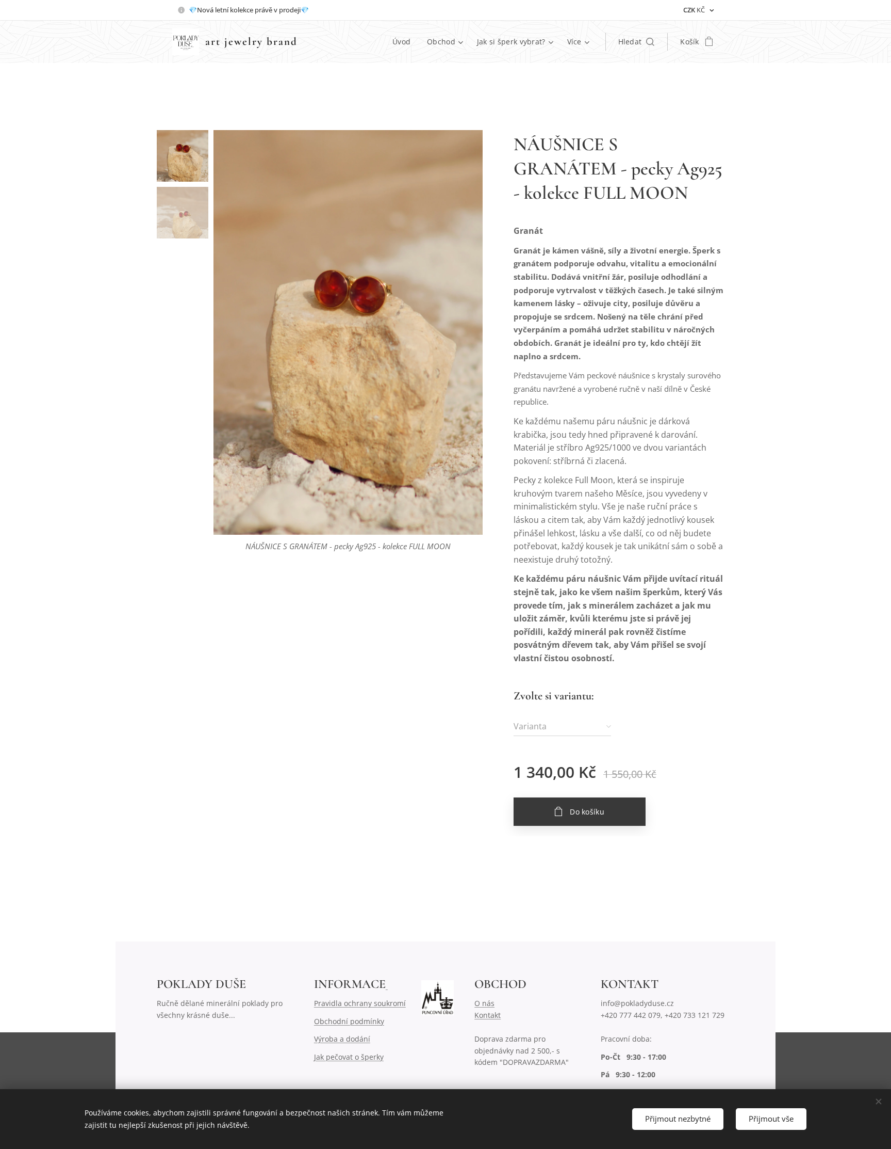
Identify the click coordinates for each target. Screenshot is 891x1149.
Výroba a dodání (342, 1039)
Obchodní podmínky (349, 1021)
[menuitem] (404, 42)
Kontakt (487, 1015)
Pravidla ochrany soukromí (360, 1003)
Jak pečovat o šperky (349, 1057)
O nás (484, 1003)
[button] (636, 42)
